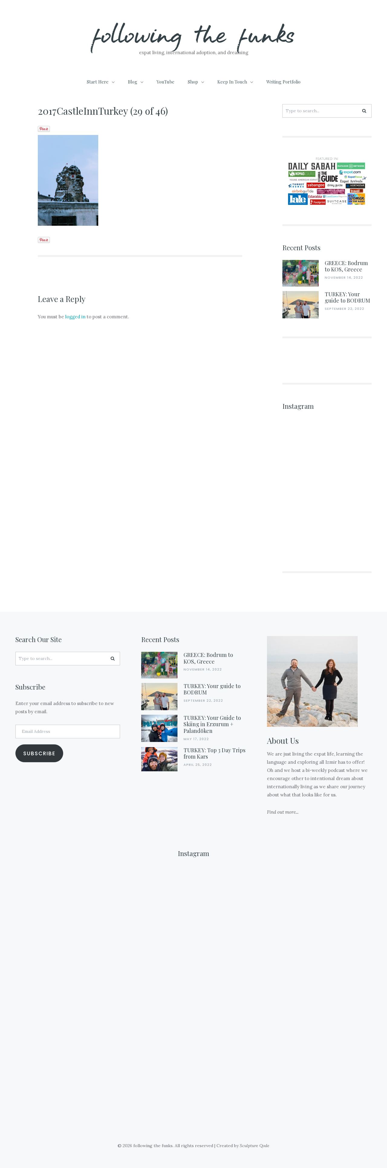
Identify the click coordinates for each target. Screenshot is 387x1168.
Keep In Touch (232, 82)
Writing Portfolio (283, 82)
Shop (193, 82)
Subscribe (39, 753)
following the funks (194, 33)
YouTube (165, 82)
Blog (132, 82)
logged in (75, 317)
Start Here (98, 82)
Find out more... (282, 812)
